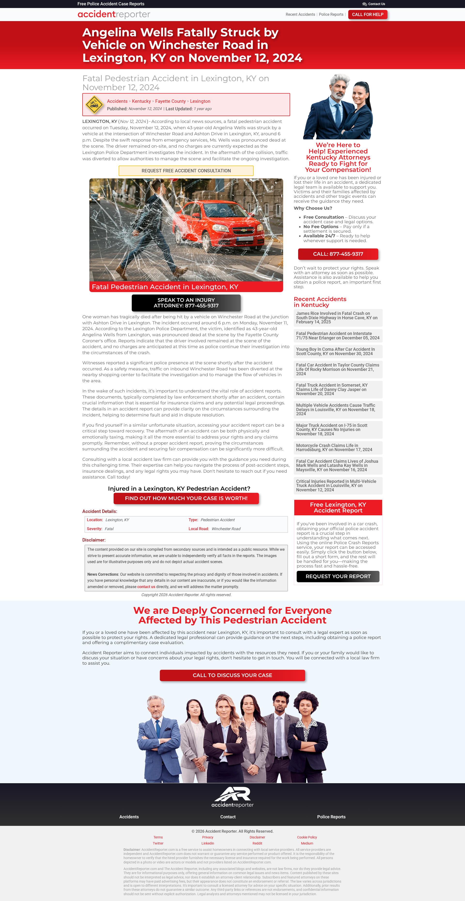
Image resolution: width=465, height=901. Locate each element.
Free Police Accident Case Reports (111, 4)
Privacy (207, 837)
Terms (158, 837)
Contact (228, 816)
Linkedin (208, 843)
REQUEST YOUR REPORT (338, 576)
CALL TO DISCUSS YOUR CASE (232, 675)
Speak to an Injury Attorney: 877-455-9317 (186, 303)
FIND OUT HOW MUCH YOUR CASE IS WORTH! (186, 498)
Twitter (158, 843)
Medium (307, 843)
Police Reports (331, 14)
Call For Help (368, 14)
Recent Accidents (300, 14)
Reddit (257, 843)
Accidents (117, 101)
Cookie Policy (307, 837)
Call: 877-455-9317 (338, 254)
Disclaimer (257, 837)
